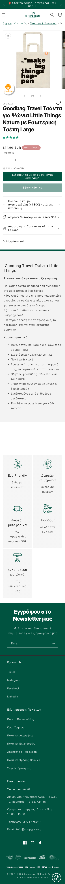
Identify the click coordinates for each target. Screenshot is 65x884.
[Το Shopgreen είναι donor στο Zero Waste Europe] (54, 858)
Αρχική (7, 23)
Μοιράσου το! (15, 241)
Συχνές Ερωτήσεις (19, 768)
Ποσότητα (8, 152)
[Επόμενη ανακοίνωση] (61, 5)
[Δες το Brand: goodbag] (8, 88)
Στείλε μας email (18, 789)
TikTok (11, 671)
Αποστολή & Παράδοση (22, 751)
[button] (32, 137)
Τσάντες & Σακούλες (43, 23)
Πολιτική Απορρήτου (20, 735)
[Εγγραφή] (54, 643)
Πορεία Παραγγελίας (20, 719)
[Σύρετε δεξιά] (40, 96)
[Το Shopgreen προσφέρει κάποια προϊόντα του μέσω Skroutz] (30, 857)
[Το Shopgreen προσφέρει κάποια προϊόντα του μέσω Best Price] (42, 858)
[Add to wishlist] (58, 103)
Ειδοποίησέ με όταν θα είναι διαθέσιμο (32, 176)
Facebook (13, 688)
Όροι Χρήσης (15, 727)
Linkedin (12, 696)
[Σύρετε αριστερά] (25, 96)
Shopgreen (30, 874)
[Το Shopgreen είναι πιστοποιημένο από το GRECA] (13, 858)
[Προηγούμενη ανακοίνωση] (4, 5)
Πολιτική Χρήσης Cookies (23, 760)
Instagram (13, 680)
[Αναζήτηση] (52, 15)
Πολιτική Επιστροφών (21, 743)
